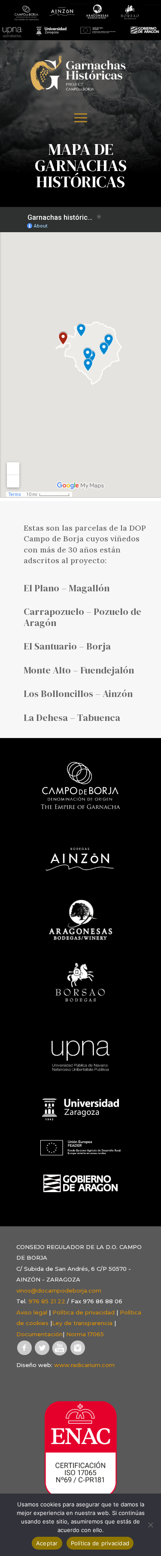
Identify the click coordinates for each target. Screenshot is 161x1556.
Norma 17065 (85, 1334)
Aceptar (47, 1543)
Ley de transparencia (82, 1323)
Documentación (39, 1334)
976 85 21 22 (46, 1301)
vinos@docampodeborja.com (58, 1290)
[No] (150, 1525)
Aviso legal (31, 1312)
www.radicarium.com (84, 1364)
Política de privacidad (83, 1312)
